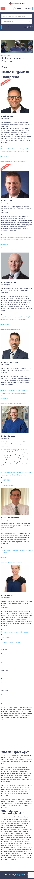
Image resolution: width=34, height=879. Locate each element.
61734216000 (5, 245)
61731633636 (5, 156)
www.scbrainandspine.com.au (10, 329)
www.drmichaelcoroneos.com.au (11, 563)
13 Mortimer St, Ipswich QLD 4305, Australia (14, 632)
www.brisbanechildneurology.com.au (13, 161)
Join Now (27, 9)
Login (19, 9)
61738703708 (5, 480)
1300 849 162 (5, 398)
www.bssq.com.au (7, 485)
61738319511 (4, 558)
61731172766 (5, 637)
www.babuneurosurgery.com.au (11, 403)
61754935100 (5, 324)
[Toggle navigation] (3, 8)
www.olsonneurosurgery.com (10, 642)
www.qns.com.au (6, 250)
